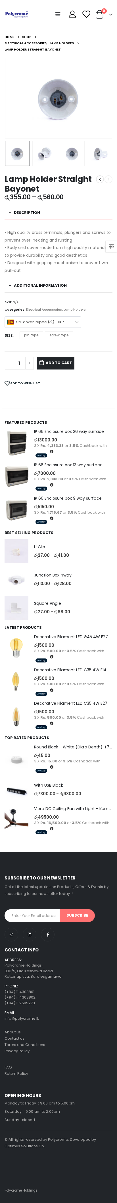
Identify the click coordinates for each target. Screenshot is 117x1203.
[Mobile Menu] (59, 14)
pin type (31, 335)
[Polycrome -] (17, 14)
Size (8, 335)
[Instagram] (11, 934)
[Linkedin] (29, 934)
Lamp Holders (75, 309)
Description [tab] (27, 212)
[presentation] (11, 98)
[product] (16, 443)
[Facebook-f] (48, 934)
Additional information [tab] (40, 285)
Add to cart (59, 362)
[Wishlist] (86, 14)
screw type (59, 335)
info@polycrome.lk (22, 1018)
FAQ (8, 1067)
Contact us (14, 1038)
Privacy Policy (17, 1051)
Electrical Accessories (44, 309)
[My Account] (72, 14)
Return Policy (16, 1073)
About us (13, 1032)
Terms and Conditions (25, 1044)
